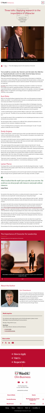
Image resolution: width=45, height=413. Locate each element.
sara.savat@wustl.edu (10, 331)
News (6, 65)
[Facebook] (2, 343)
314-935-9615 (8, 329)
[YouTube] (19, 383)
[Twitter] (6, 343)
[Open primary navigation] (43, 2)
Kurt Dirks (3, 85)
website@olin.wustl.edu (22, 390)
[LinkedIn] (9, 343)
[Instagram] (26, 383)
